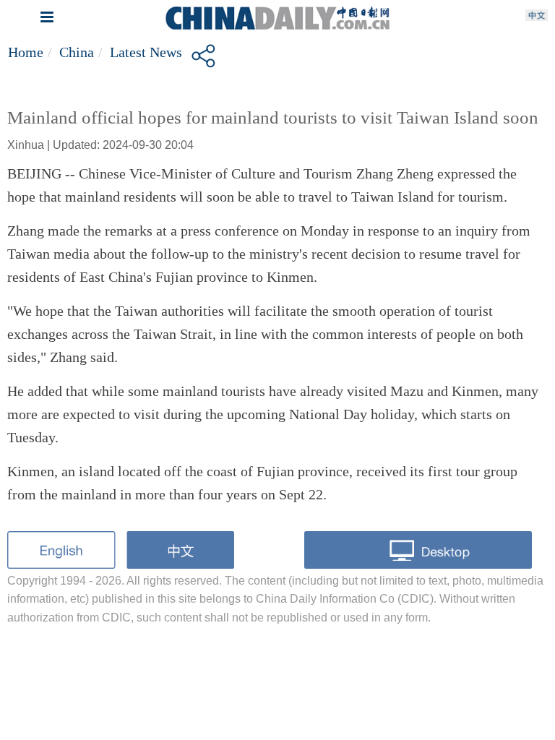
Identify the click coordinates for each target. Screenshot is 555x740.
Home (25, 52)
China (76, 52)
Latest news (146, 52)
